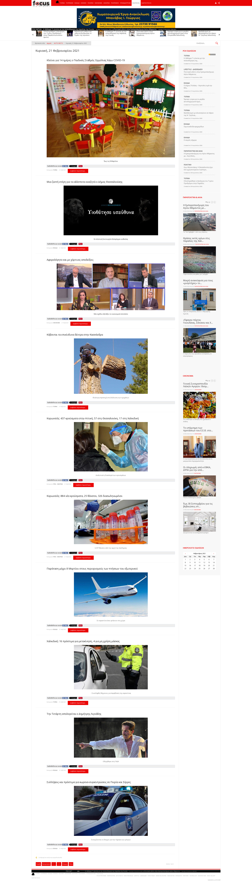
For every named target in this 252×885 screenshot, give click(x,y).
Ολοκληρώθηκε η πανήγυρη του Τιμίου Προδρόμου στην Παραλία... (198, 182)
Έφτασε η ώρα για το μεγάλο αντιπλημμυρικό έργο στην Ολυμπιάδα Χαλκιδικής (85, 33)
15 (185, 565)
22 (185, 568)
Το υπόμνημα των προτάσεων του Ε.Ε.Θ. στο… (198, 429)
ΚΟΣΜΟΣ (83, 3)
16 (190, 565)
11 (199, 562)
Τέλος (71, 864)
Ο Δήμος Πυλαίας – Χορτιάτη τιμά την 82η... (198, 86)
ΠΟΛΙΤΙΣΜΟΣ (115, 3)
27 (209, 568)
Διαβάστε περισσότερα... (78, 171)
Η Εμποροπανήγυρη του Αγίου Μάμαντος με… (196, 206)
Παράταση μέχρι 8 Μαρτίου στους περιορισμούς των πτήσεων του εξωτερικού (92, 568)
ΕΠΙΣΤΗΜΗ (186, 875)
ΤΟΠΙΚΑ (62, 3)
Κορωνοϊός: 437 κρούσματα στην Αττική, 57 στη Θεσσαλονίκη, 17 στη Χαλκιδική (93, 418)
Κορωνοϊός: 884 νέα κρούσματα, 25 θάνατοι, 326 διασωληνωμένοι (84, 496)
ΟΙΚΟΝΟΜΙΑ (98, 3)
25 (199, 568)
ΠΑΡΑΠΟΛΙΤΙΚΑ (111, 875)
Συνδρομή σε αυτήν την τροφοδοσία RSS (50, 857)
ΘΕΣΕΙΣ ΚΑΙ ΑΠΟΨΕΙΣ (161, 875)
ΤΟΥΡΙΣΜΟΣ (69, 3)
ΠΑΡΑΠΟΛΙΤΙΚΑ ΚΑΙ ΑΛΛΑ (193, 151)
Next (215, 202)
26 (204, 568)
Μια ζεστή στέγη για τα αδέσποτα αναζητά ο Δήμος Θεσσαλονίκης (84, 182)
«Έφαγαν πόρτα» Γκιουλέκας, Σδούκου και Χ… (198, 321)
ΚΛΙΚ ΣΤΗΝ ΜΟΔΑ (128, 875)
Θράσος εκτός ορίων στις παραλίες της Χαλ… (196, 240)
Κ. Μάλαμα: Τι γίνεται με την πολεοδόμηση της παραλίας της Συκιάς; (209, 33)
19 (204, 565)
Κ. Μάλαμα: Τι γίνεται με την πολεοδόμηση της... (194, 59)
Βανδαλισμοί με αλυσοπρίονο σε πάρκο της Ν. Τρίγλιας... (199, 114)
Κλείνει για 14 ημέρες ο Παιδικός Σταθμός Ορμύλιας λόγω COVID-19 (86, 60)
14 (214, 562)
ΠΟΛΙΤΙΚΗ (90, 3)
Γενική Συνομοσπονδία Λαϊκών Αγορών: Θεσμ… (196, 385)
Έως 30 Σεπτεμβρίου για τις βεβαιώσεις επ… (198, 505)
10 (195, 562)
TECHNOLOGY (193, 875)
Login (215, 3)
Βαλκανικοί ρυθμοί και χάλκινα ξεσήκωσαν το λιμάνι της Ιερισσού (176, 33)
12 (204, 562)
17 (195, 565)
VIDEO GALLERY (211, 875)
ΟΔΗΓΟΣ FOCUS (146, 3)
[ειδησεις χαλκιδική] (57, 3)
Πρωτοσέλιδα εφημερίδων (194, 127)
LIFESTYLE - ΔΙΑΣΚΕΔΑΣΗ (193, 69)
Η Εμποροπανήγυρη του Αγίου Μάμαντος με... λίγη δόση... (199, 155)
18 (199, 565)
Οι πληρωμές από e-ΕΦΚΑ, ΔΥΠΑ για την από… (197, 469)
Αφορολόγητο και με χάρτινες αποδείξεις (70, 259)
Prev (212, 202)
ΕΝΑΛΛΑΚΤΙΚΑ (171, 875)
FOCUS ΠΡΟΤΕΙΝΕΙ (101, 875)
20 (209, 565)
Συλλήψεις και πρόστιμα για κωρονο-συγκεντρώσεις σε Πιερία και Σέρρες (89, 782)
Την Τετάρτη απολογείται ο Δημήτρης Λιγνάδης (74, 714)
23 (190, 568)
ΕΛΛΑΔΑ (77, 3)
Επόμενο (65, 864)
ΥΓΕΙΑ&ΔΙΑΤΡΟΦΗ (125, 3)
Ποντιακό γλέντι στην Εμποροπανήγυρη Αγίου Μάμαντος (53, 33)
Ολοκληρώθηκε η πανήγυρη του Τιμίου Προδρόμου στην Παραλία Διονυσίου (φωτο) (147, 34)
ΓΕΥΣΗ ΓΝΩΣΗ (151, 875)
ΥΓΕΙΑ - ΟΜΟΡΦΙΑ (58, 484)
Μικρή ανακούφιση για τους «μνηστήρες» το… (198, 282)
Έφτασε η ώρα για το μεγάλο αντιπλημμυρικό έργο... (194, 100)
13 (209, 562)
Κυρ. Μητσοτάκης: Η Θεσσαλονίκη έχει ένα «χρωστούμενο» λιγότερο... (198, 168)
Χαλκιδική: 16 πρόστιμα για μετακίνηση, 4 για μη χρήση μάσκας (83, 641)
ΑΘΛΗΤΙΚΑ (106, 3)
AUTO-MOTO (119, 875)
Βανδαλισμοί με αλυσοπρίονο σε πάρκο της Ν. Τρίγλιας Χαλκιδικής (116, 33)
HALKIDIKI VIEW (202, 875)
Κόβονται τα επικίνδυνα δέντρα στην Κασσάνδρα (75, 334)
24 (195, 568)
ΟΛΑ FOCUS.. (100, 873)
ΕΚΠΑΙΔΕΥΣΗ (179, 875)
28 (214, 568)
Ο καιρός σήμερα (190, 140)
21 (214, 565)
